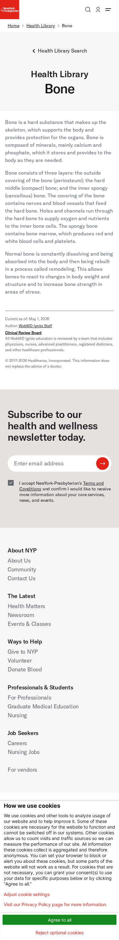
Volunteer (20, 660)
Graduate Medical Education (43, 706)
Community (22, 569)
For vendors (22, 769)
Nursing (17, 715)
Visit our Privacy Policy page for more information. (55, 904)
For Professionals (29, 697)
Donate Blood (25, 669)
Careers (17, 743)
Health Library (40, 25)
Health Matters (26, 606)
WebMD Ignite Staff (35, 325)
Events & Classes (29, 623)
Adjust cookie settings (27, 894)
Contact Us (21, 578)
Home (13, 25)
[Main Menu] (108, 9)
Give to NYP (23, 651)
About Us (19, 560)
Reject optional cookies (59, 932)
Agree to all (59, 920)
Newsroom (21, 615)
